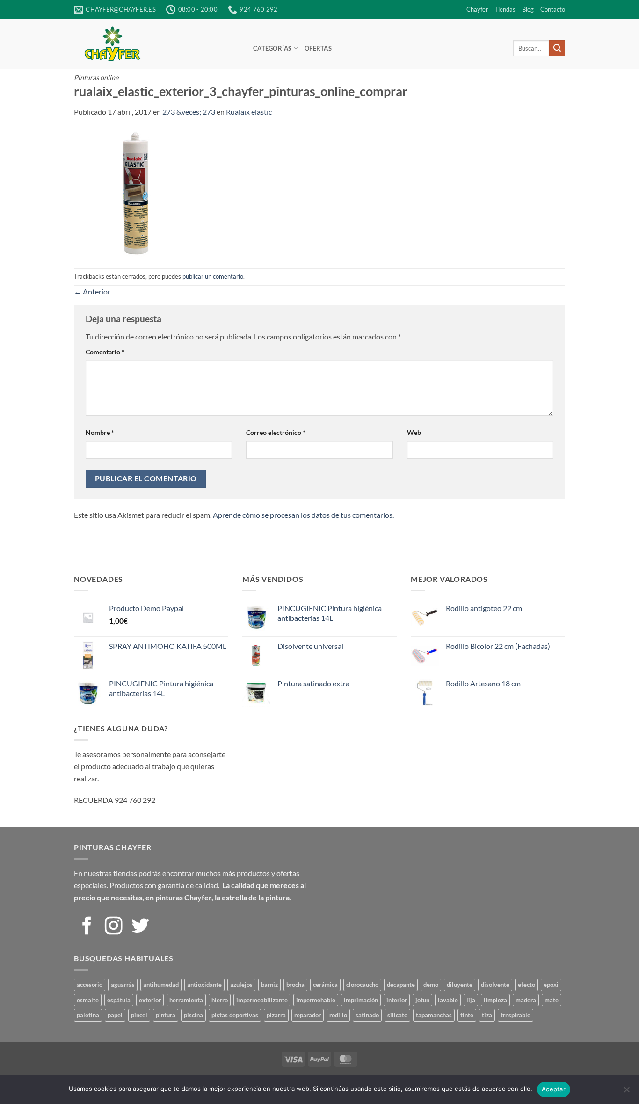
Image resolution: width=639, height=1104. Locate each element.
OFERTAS (318, 48)
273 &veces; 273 (188, 111)
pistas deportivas (234, 1015)
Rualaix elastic (249, 111)
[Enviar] (557, 48)
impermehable (315, 1000)
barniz (269, 984)
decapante (401, 984)
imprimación (361, 1000)
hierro (219, 1000)
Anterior (92, 291)
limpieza (495, 1000)
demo (430, 984)
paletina (88, 1015)
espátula (119, 1000)
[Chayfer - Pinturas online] (156, 44)
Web (414, 432)
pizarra (276, 1015)
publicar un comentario (212, 276)
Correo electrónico (275, 432)
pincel (139, 1015)
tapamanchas (434, 1015)
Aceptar (554, 1089)
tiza (487, 1015)
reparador (307, 1015)
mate (552, 1000)
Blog (528, 9)
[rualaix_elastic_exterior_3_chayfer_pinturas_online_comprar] (138, 191)
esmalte (88, 1000)
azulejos (241, 984)
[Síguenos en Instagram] (114, 927)
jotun (422, 1000)
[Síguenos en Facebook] (87, 927)
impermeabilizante (262, 1000)
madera (526, 1000)
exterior (150, 1000)
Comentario (105, 352)
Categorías (272, 48)
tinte (466, 1015)
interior (396, 1000)
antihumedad (161, 984)
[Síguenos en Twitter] (140, 927)
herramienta (186, 1000)
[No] (626, 1092)
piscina (193, 1015)
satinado (367, 1015)
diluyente (459, 984)
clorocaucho (362, 984)
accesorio (89, 984)
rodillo (338, 1015)
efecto (526, 984)
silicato (397, 1015)
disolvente (495, 984)
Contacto (552, 9)
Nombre (100, 432)
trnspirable (515, 1015)
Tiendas (505, 9)
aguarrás (123, 984)
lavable (448, 1000)
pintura (165, 1015)
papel (115, 1015)
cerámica (325, 984)
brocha (295, 984)
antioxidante (204, 984)
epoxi (551, 984)
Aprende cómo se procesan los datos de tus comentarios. (303, 514)
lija (470, 1000)
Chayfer (477, 9)
